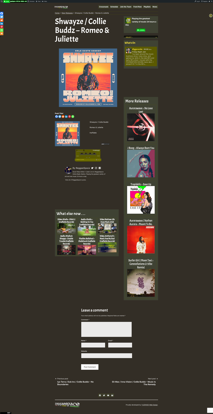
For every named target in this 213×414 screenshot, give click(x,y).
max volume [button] (84, 150)
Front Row (137, 7)
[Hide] (0, 36)
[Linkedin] (66, 116)
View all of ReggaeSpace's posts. (75, 180)
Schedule (114, 7)
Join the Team (125, 7)
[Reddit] (63, 116)
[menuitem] (1, 1)
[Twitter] (59, 116)
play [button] (86, 153)
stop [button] (90, 153)
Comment (85, 320)
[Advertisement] (88, 195)
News (155, 7)
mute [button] (77, 150)
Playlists (147, 7)
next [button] (94, 153)
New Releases (67, 13)
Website (84, 351)
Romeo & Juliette (80, 159)
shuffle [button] (89, 157)
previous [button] (82, 153)
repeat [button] (87, 157)
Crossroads (103, 7)
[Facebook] (56, 116)
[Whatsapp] (72, 116)
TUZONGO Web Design (149, 405)
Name (83, 340)
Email (110, 340)
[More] (1, 33)
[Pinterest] (69, 116)
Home (57, 13)
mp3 (98, 159)
